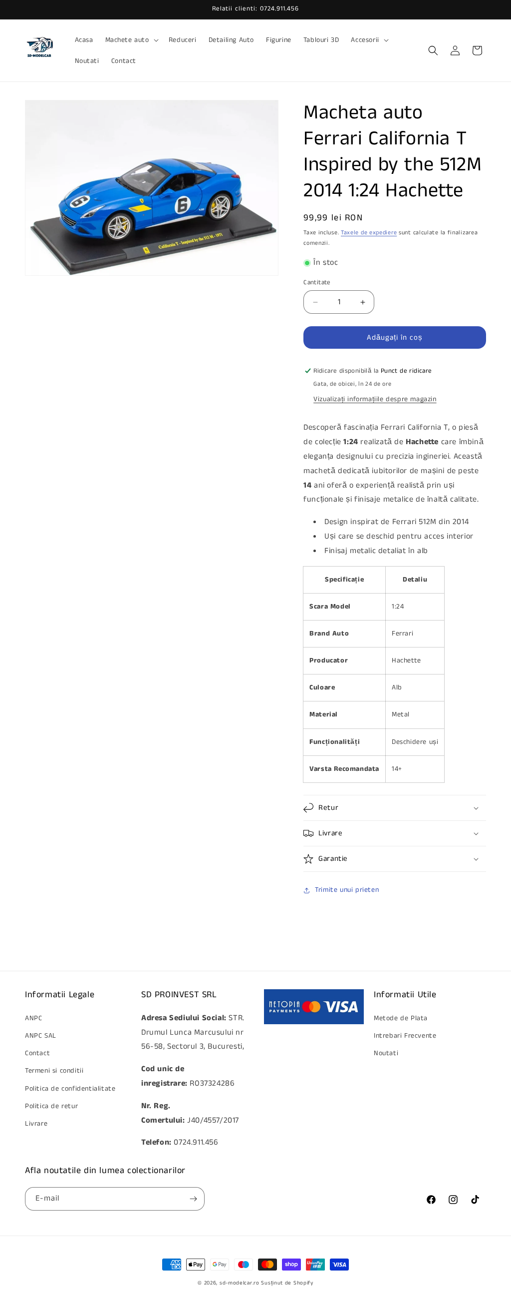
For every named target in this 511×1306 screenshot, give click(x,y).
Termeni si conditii (54, 1071)
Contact (37, 1053)
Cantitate (317, 282)
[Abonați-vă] (193, 1199)
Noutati (386, 1053)
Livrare (36, 1124)
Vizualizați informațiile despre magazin (374, 399)
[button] (131, 39)
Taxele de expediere (369, 232)
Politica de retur (51, 1106)
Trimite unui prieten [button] (347, 890)
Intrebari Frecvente (405, 1036)
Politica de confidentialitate (70, 1089)
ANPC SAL (40, 1036)
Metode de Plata (401, 1018)
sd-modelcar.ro (239, 1283)
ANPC (33, 1018)
